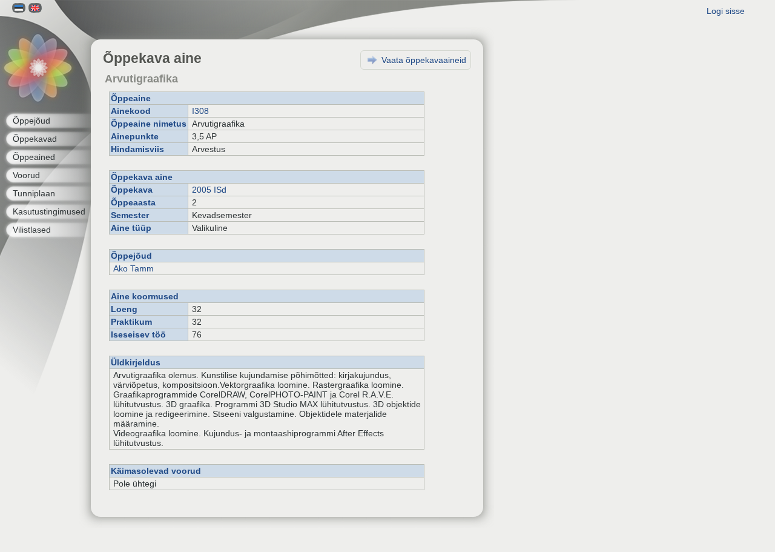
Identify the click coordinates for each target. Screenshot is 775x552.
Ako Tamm (133, 268)
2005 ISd (209, 190)
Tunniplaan (34, 193)
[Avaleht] (38, 68)
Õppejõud (31, 120)
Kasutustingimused (49, 211)
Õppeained (34, 157)
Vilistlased (32, 229)
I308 (200, 111)
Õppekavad (35, 139)
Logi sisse (726, 11)
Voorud (26, 175)
